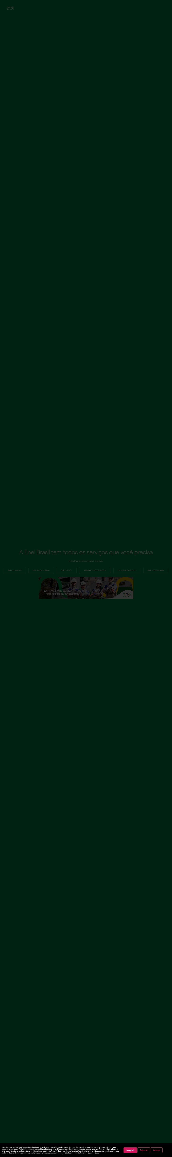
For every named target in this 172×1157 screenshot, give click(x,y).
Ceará (90, 1153)
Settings (156, 1150)
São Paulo (69, 1153)
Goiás (97, 1153)
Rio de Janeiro (80, 1153)
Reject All (143, 1150)
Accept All (130, 1150)
